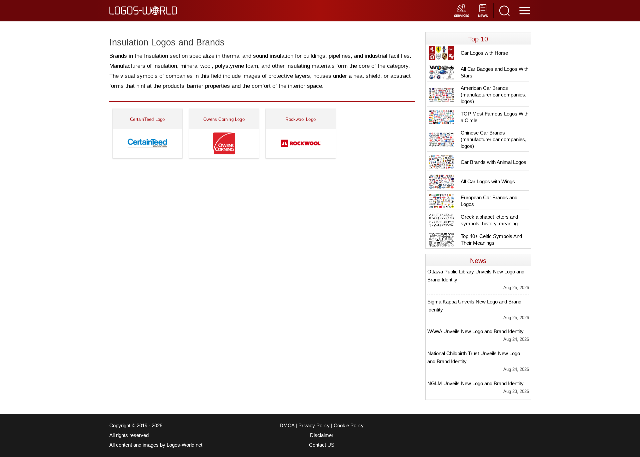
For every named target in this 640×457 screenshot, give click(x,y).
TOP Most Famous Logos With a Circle (494, 117)
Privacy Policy (314, 425)
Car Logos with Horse (484, 53)
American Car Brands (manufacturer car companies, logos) (493, 94)
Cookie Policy (349, 425)
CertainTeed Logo (147, 119)
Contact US (321, 445)
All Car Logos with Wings (488, 181)
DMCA (287, 425)
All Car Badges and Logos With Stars (494, 72)
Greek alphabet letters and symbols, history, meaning (489, 220)
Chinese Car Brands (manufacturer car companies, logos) (493, 139)
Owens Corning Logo (224, 119)
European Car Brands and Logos (489, 201)
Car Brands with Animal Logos (493, 162)
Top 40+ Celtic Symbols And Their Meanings (491, 239)
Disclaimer (321, 435)
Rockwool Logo (300, 119)
